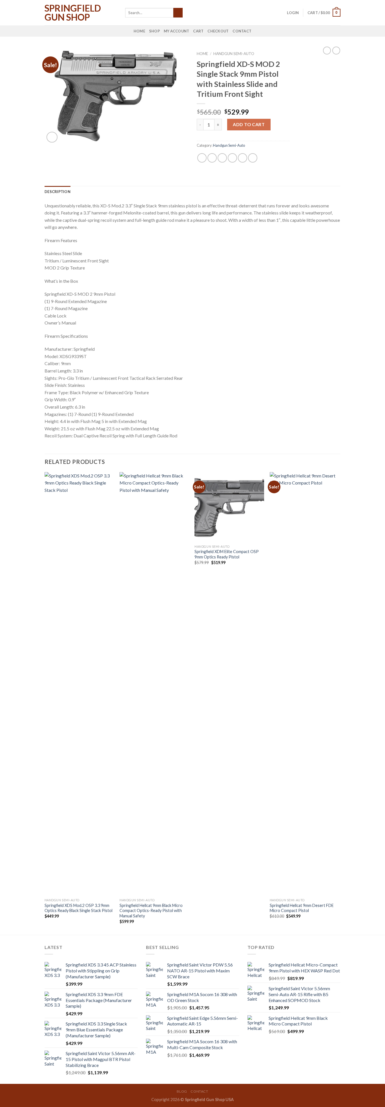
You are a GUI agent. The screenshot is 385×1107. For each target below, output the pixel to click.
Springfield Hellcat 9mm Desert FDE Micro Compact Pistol (302, 908)
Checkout (218, 31)
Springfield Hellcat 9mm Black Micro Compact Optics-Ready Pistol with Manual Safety (151, 910)
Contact (242, 31)
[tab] (57, 191)
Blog (182, 1091)
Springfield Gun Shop (73, 13)
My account (176, 31)
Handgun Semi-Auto (233, 53)
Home (139, 31)
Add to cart (249, 124)
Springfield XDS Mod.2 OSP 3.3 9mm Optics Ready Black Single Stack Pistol (78, 908)
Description (57, 191)
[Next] (339, 703)
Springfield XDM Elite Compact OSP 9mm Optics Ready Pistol (226, 554)
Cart (198, 31)
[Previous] (45, 703)
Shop (154, 31)
